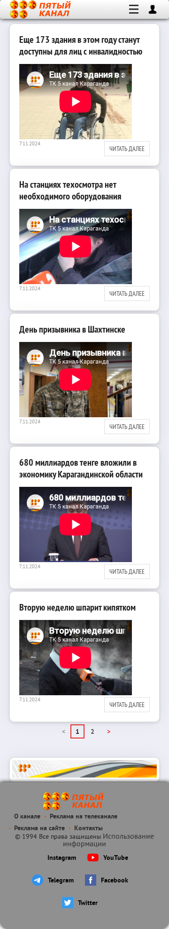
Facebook (114, 881)
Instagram (61, 858)
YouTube (115, 858)
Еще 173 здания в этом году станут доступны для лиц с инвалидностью (80, 45)
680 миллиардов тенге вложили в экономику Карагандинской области (81, 468)
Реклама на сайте (39, 829)
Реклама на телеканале (83, 817)
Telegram (61, 881)
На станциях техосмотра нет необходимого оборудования (70, 190)
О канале (27, 817)
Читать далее (127, 148)
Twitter (88, 903)
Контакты (88, 829)
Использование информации (108, 840)
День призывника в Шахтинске (72, 329)
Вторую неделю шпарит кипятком (77, 607)
